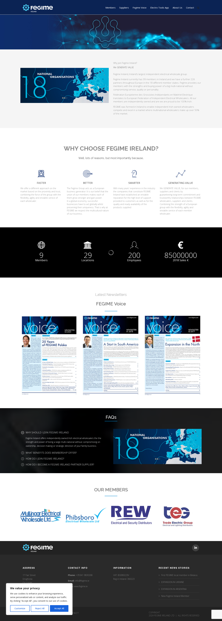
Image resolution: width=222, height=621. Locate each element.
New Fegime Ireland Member (175, 596)
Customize (19, 608)
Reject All (39, 608)
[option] (38, 515)
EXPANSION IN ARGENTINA (174, 589)
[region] (39, 599)
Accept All (59, 608)
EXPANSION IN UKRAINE (172, 582)
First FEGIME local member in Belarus (179, 575)
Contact (73, 612)
